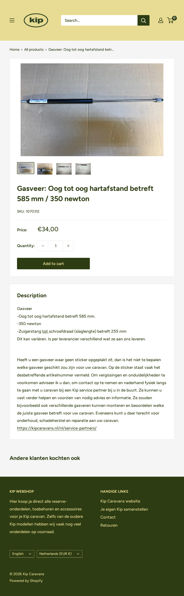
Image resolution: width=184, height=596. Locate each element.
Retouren (109, 525)
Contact (108, 517)
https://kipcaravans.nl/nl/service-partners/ (57, 428)
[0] (170, 20)
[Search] (144, 20)
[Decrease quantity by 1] (43, 246)
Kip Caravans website (120, 501)
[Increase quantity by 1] (68, 246)
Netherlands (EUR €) (55, 554)
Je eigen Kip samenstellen (124, 509)
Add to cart (53, 263)
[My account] (160, 20)
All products (34, 49)
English (17, 554)
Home (14, 49)
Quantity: (26, 245)
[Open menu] (12, 20)
